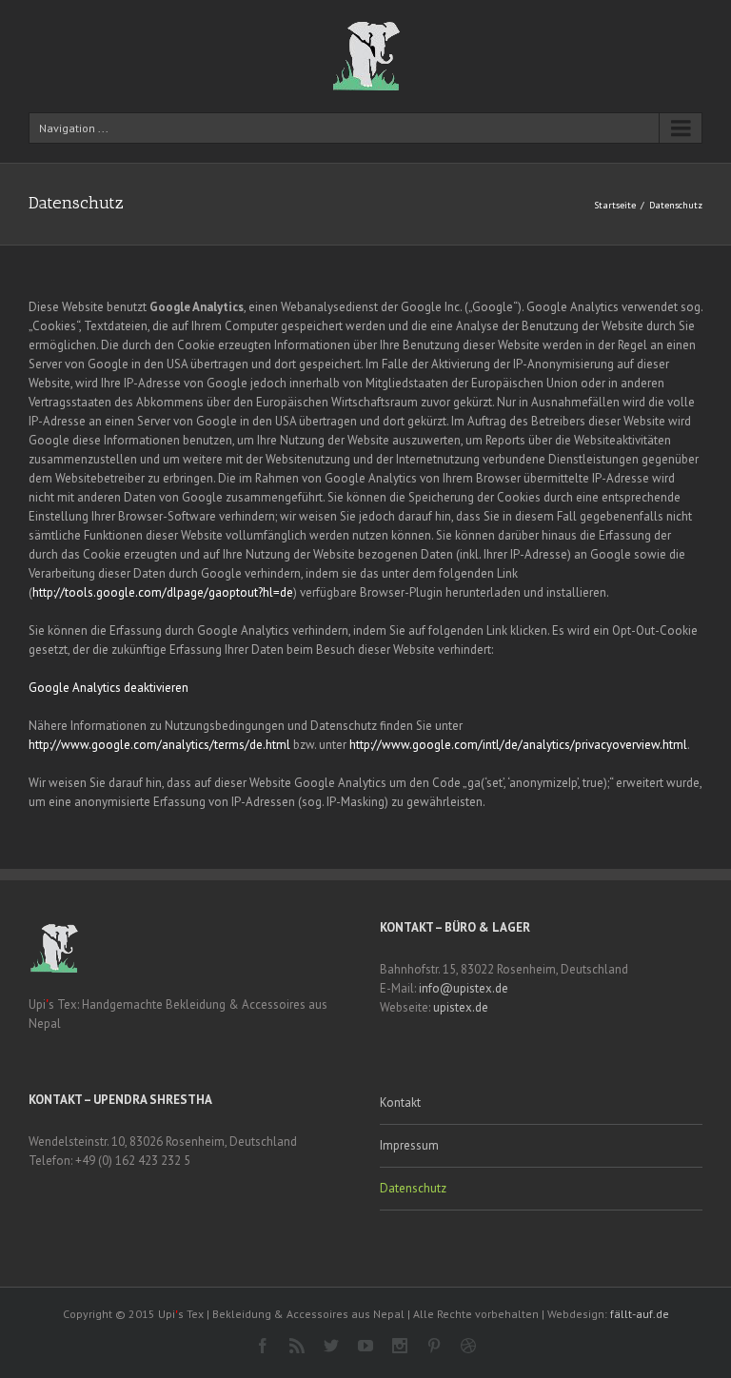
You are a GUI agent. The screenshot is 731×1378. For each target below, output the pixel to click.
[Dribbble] (468, 1345)
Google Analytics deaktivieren (108, 687)
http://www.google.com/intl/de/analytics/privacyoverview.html (518, 745)
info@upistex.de (463, 988)
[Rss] (297, 1345)
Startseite (615, 205)
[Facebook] (262, 1345)
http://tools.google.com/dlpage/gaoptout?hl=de (162, 592)
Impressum (409, 1145)
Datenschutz (413, 1188)
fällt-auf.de (639, 1314)
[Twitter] (331, 1345)
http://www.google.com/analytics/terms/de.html (159, 745)
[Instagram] (399, 1345)
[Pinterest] (434, 1345)
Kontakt (400, 1102)
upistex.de (460, 1007)
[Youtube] (365, 1345)
